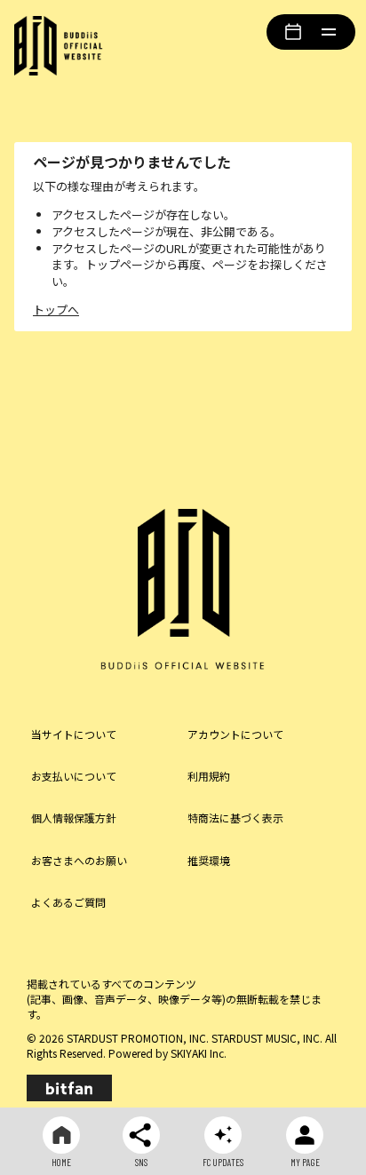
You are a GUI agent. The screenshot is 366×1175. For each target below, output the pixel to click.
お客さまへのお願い (79, 860)
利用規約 (208, 775)
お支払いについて (73, 775)
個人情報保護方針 (73, 817)
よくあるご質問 (68, 901)
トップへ (56, 309)
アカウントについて (235, 734)
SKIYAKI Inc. (199, 1052)
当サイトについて (73, 734)
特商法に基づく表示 (235, 817)
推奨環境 (208, 860)
